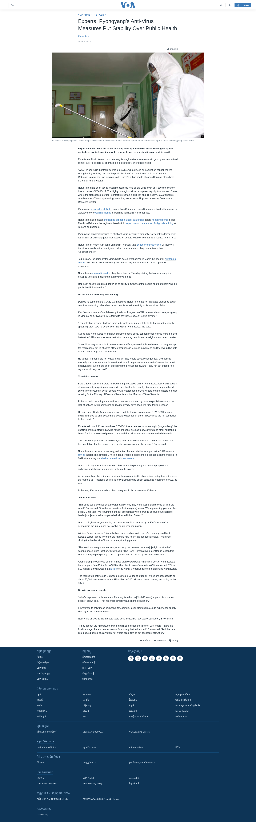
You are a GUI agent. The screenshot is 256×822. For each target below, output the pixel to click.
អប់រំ (84, 716)
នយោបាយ (87, 694)
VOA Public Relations (46, 783)
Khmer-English (182, 711)
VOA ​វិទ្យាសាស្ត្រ (43, 673)
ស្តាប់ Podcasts (89, 747)
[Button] (172, 49)
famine (81, 455)
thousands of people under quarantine (124, 220)
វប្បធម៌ (132, 705)
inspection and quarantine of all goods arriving (149, 223)
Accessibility (134, 778)
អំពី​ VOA (40, 762)
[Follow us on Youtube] (145, 658)
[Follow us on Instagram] (152, 658)
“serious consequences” (148, 244)
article (113, 569)
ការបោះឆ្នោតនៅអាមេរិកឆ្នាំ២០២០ (188, 705)
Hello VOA (87, 668)
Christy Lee (83, 36)
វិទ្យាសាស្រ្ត (133, 700)
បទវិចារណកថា (181, 716)
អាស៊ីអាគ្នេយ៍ (41, 716)
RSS (177, 747)
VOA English (89, 778)
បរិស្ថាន (132, 694)
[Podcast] (173, 658)
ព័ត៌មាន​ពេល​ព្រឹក (88, 657)
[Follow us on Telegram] (159, 658)
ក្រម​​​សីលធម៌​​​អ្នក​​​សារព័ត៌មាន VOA (142, 762)
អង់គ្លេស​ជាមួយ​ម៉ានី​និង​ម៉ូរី (46, 732)
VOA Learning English (139, 732)
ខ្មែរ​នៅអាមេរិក (42, 711)
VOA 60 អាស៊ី (42, 679)
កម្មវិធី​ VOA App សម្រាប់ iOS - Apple (52, 799)
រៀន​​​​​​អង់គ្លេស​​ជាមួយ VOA (93, 732)
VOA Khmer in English (92, 15)
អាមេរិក (40, 705)
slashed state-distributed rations (117, 458)
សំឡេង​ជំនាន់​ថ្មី (88, 673)
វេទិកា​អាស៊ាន (87, 679)
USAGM (40, 778)
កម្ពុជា (39, 694)
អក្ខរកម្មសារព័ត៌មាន (182, 694)
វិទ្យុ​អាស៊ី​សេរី (134, 783)
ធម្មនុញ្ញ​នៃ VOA (89, 762)
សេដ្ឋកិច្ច (86, 700)
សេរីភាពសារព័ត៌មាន (183, 700)
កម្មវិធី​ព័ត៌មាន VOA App (46, 747)
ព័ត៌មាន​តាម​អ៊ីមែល (136, 747)
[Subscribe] (180, 658)
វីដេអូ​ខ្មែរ (40, 657)
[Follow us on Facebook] (131, 658)
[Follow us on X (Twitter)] (138, 658)
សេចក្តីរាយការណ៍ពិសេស (138, 716)
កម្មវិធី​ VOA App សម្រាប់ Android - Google (101, 799)
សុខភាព (86, 711)
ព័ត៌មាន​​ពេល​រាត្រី (88, 662)
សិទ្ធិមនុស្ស (87, 705)
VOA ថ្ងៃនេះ (41, 668)
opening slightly (103, 212)
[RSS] (166, 658)
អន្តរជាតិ (40, 700)
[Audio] (221, 5)
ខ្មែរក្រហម (133, 711)
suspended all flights (101, 209)
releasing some (160, 220)
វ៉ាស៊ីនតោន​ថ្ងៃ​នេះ (43, 662)
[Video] (230, 5)
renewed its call (99, 273)
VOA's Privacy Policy (92, 783)
